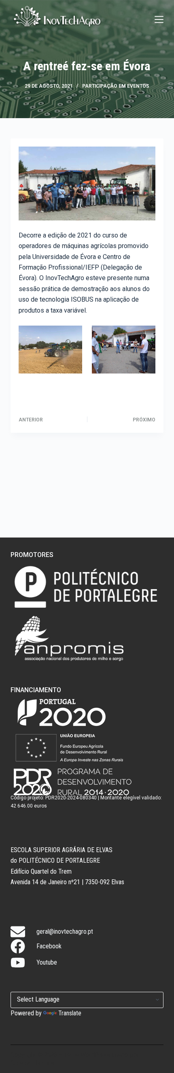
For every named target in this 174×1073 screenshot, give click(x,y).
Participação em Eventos (115, 86)
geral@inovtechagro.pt (64, 931)
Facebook (49, 946)
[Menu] (159, 19)
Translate (69, 1013)
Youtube (46, 962)
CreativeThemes (32, 1063)
